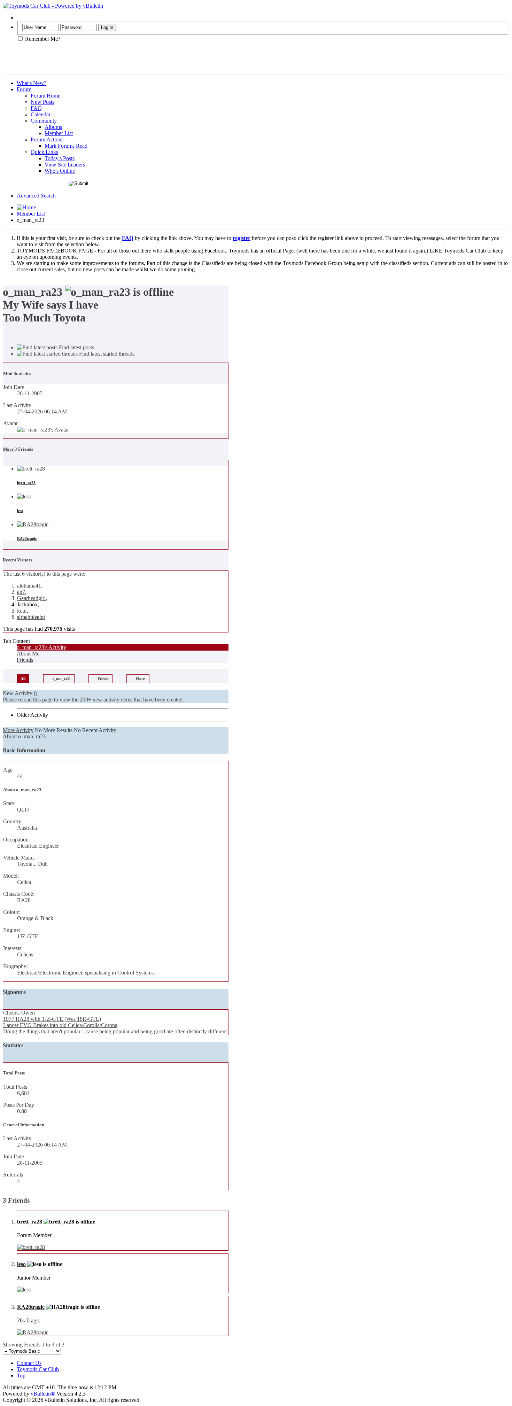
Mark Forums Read (66, 146)
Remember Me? (42, 39)
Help (22, 18)
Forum (24, 89)
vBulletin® (43, 1394)
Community (44, 121)
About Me (28, 654)
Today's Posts (60, 158)
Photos (141, 679)
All (23, 678)
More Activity (18, 730)
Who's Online (60, 171)
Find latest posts (75, 347)
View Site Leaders (65, 165)
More (8, 449)
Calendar (41, 114)
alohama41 (29, 586)
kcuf (22, 611)
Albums (53, 127)
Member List (59, 133)
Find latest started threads (106, 354)
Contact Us (29, 1363)
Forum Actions (47, 139)
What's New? (31, 83)
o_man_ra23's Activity (41, 647)
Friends (25, 660)
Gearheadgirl (31, 598)
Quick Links (44, 152)
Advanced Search (36, 196)
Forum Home (45, 96)
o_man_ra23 (62, 679)
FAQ (36, 108)
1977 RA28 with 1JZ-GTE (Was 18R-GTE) (52, 1019)
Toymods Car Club (38, 1369)
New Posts (42, 102)
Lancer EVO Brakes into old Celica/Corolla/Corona (60, 1025)
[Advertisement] (84, 60)
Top (21, 1375)
